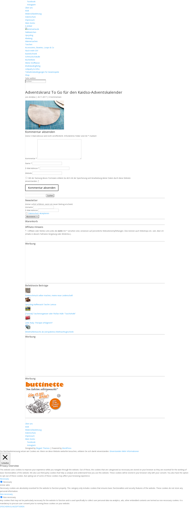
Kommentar (31, 158)
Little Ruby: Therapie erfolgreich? (38, 323)
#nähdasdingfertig (32, 66)
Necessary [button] (4, 479)
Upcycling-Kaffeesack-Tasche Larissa (40, 304)
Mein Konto (30, 23)
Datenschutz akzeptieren (38, 213)
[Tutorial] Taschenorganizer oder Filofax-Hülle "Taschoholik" (50, 313)
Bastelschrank (31, 53)
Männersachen (31, 41)
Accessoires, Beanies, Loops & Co (39, 47)
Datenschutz (30, 17)
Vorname (29, 207)
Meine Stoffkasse (32, 63)
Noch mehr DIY (31, 50)
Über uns (29, 7)
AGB (27, 10)
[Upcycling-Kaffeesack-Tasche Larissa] (27, 301)
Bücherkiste (30, 60)
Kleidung (28, 38)
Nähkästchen (30, 32)
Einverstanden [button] (115, 451)
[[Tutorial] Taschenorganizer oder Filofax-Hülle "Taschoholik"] (27, 310)
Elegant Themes (43, 448)
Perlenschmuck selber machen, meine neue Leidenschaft (49, 295)
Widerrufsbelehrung (33, 14)
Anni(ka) (32, 97)
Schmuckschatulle (32, 56)
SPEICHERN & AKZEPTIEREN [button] (12, 506)
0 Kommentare (55, 97)
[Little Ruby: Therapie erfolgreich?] (27, 319)
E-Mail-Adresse (32, 168)
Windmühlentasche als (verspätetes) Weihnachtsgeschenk (49, 332)
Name (28, 163)
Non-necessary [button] (6, 494)
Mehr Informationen (130, 451)
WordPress (66, 448)
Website (28, 173)
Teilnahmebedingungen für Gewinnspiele (42, 72)
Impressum (30, 20)
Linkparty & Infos (32, 69)
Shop (27, 75)
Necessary (7, 482)
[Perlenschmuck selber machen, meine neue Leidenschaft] (27, 292)
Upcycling (29, 35)
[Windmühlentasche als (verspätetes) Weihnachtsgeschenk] (27, 328)
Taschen (28, 44)
